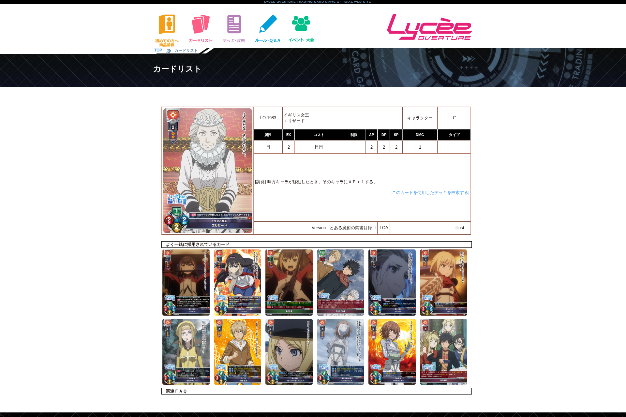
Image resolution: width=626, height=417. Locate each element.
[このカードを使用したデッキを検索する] (430, 192)
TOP (158, 50)
